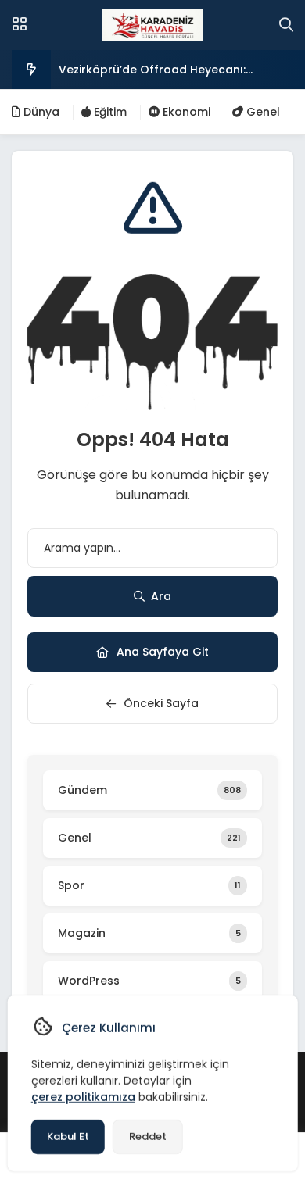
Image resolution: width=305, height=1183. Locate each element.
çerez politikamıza (83, 1097)
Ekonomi (185, 112)
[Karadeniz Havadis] (152, 25)
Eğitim (109, 112)
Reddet (148, 1136)
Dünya (39, 112)
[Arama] (286, 25)
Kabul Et (68, 1136)
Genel (261, 112)
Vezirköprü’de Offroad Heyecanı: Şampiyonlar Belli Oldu (152, 75)
